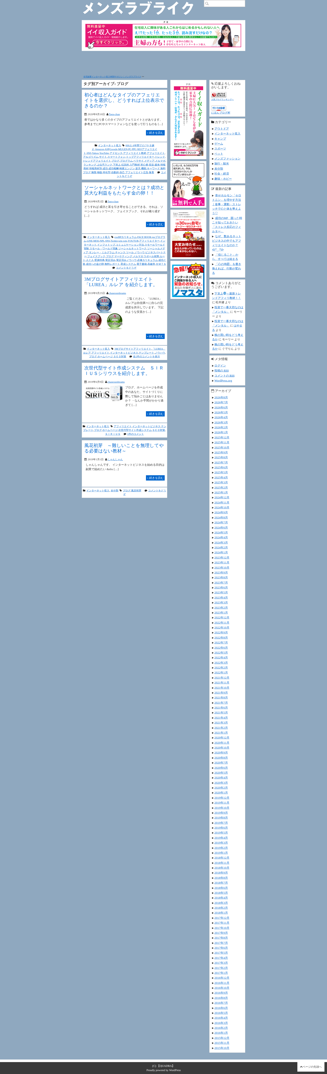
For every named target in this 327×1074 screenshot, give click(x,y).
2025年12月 (221, 437)
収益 (151, 164)
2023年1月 (221, 612)
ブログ (115, 160)
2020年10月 (221, 747)
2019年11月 (221, 802)
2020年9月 (221, 752)
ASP (107, 149)
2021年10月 (221, 687)
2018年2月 (221, 907)
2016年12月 (221, 977)
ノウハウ (139, 252)
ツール (130, 252)
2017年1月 (221, 972)
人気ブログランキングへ (222, 99)
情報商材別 (95, 168)
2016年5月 (221, 1012)
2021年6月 (221, 707)
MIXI (96, 240)
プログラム (126, 160)
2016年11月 (221, 982)
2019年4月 (221, 837)
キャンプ (220, 138)
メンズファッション (227, 158)
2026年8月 (221, 397)
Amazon (99, 149)
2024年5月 (221, 532)
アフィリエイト (100, 352)
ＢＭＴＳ (161, 264)
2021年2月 (221, 727)
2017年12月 (221, 917)
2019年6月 (221, 827)
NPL (102, 240)
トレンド (160, 157)
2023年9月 (221, 572)
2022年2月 (221, 667)
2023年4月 (221, 597)
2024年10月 (221, 507)
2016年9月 (221, 992)
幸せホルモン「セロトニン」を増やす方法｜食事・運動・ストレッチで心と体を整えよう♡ (226, 204)
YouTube (104, 153)
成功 (105, 168)
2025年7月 (221, 462)
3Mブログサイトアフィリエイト (132, 348)
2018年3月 (221, 902)
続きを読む (155, 132)
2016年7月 (221, 1002)
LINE (90, 240)
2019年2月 (221, 847)
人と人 (90, 260)
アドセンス (116, 153)
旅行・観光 (221, 163)
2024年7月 (221, 522)
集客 (151, 172)
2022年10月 (221, 627)
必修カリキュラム (147, 260)
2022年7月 (221, 642)
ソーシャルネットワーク (132, 248)
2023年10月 (221, 567)
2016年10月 (221, 987)
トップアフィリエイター (140, 157)
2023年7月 (221, 582)
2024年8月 (221, 517)
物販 (99, 172)
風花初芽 (136, 490)
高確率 (151, 264)
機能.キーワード (150, 168)
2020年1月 (221, 792)
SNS (89, 153)
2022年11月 (221, 622)
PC (129, 149)
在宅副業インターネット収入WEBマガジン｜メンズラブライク (112, 76)
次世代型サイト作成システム (135, 430)
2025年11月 (221, 442)
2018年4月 (221, 897)
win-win (122, 240)
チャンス (120, 252)
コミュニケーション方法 (130, 244)
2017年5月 (221, 952)
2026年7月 (221, 402)
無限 (93, 172)
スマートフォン (116, 157)
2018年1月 (221, 912)
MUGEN (123, 149)
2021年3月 (221, 722)
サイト (103, 157)
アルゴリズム (90, 157)
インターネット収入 (109, 145)
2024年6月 (221, 527)
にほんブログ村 (220, 112)
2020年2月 (221, 787)
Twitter (114, 240)
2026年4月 (221, 417)
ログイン (220, 365)
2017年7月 (221, 942)
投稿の (221, 370)
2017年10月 (221, 927)
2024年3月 (221, 542)
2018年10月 (221, 867)
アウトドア (221, 128)
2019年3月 (221, 842)
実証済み (110, 260)
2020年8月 (221, 757)
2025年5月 (221, 472)
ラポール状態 (151, 256)
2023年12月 (221, 557)
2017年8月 (221, 937)
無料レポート (112, 264)
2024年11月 (221, 502)
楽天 (138, 168)
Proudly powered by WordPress (163, 1070)
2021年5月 (221, 712)
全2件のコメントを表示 (146, 356)
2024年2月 (221, 547)
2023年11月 (221, 562)
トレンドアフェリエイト (97, 160)
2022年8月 (221, 637)
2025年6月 (221, 467)
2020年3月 (221, 782)
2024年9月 (221, 512)
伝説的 (125, 164)
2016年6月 (221, 1007)
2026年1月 (221, 432)
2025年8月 (221, 457)
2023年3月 (221, 602)
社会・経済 (221, 173)
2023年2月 (221, 607)
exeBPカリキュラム (125, 237)
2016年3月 (221, 1022)
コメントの (224, 375)
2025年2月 (221, 487)
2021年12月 (221, 677)
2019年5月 (221, 832)
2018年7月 (221, 882)
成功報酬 (113, 168)
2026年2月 (221, 427)
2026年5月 (221, 412)
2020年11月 (221, 742)
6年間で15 (139, 145)
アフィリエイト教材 (134, 153)
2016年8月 (221, 997)
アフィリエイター (149, 240)
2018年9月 (221, 872)
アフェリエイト (156, 153)
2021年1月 (221, 732)
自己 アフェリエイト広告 (134, 172)
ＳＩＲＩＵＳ (112, 434)
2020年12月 (221, 737)
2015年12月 (221, 1037)
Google (114, 149)
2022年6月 (221, 647)
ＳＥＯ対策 (119, 356)
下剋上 (117, 164)
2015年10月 (221, 1047)
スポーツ (220, 148)
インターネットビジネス (124, 352)
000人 (129, 145)
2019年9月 (221, 812)
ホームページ (105, 356)
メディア (149, 160)
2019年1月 (221, 852)
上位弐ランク (104, 164)
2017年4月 (221, 957)
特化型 (107, 172)
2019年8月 (221, 817)
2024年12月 (221, 497)
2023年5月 (221, 592)
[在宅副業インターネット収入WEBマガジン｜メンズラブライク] (143, 2)
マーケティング (123, 256)
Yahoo (95, 153)
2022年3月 (221, 662)
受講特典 (99, 260)
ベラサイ (138, 160)
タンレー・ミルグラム (101, 252)
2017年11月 (221, 922)
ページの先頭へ (312, 1066)
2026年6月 (221, 407)
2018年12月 (221, 857)
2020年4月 (221, 777)
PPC (134, 149)
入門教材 (135, 164)
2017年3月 (221, 962)
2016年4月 (221, 1017)
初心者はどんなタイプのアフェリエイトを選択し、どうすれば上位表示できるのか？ (124, 100)
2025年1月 (221, 492)
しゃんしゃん (115, 459)
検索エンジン (127, 168)
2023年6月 (221, 587)
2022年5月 (221, 652)
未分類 (114, 490)
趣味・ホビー (223, 178)
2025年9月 (221, 452)
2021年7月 (221, 702)
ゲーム (218, 143)
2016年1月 (221, 1032)
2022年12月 (221, 617)
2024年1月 (221, 552)
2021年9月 (221, 692)
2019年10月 (221, 807)
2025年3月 (221, 482)
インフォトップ (106, 244)
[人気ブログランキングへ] (218, 93)
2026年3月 (221, 422)
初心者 (144, 164)
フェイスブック (96, 256)
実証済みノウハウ (126, 260)
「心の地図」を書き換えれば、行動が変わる (226, 268)
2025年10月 (221, 447)
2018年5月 (221, 892)
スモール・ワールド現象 (104, 248)
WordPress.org (223, 380)
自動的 (115, 172)
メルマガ (160, 160)
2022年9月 (221, 632)
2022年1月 (221, 672)
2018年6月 (221, 887)
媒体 (157, 164)
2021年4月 (221, 717)
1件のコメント (135, 434)
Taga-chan (114, 114)
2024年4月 (221, 537)
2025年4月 (221, 477)
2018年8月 (221, 877)
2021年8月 (221, 697)
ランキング (89, 164)
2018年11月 (221, 862)
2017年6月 (221, 947)
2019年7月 (221, 822)
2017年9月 (221, 932)
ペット (218, 153)
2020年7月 (221, 762)
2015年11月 (221, 1042)
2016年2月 (221, 1027)
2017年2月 (221, 967)
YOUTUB (133, 240)
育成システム (128, 264)
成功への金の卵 (95, 264)
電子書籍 (142, 264)
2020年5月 (221, 772)
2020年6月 (221, 767)
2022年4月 (221, 657)
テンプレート (146, 352)
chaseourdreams (117, 293)
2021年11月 (221, 682)
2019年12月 (221, 797)
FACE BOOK (144, 237)
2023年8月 (221, 577)
